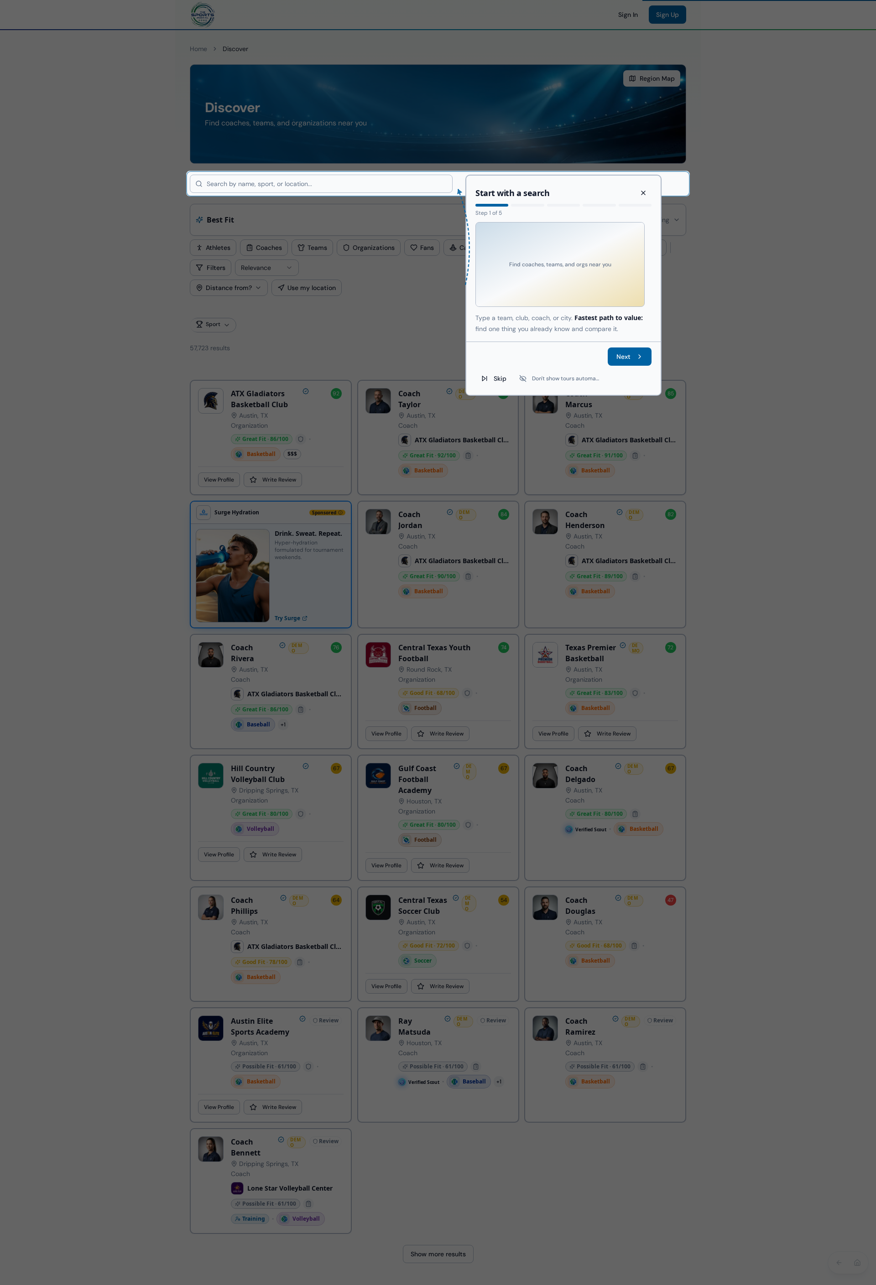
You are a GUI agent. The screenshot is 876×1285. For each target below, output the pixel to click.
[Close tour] (643, 193)
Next (623, 356)
